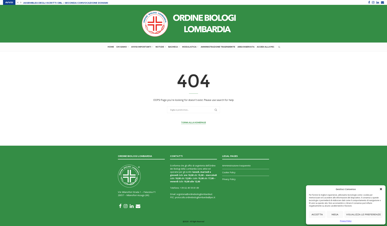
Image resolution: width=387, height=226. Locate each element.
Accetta (317, 214)
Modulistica (189, 47)
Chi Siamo (121, 47)
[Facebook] (369, 2)
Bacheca (173, 47)
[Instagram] (373, 2)
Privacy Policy (345, 221)
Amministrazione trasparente (218, 47)
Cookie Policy (228, 172)
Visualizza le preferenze (363, 214)
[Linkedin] (377, 2)
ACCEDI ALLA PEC (265, 47)
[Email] (382, 2)
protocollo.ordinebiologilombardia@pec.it (195, 197)
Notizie (160, 47)
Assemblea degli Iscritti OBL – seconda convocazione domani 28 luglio (72, 2)
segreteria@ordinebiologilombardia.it (194, 194)
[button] (380, 189)
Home (111, 47)
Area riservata (245, 47)
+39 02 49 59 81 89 (189, 187)
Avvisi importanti (141, 47)
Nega (335, 214)
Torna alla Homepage (193, 122)
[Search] (279, 47)
